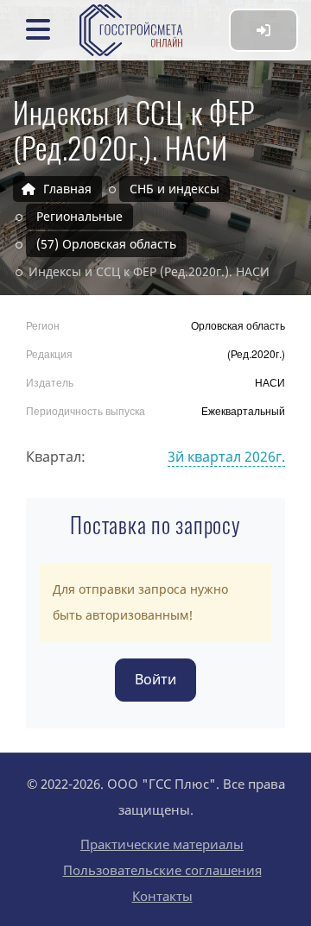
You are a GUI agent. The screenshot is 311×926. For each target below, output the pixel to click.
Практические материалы (162, 844)
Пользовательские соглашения (162, 870)
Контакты (162, 895)
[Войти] (263, 30)
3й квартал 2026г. (226, 456)
